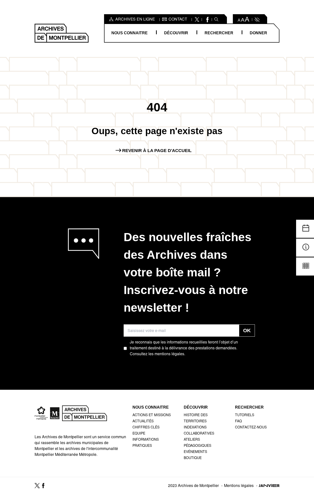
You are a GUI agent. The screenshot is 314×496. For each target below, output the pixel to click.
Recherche (216, 20)
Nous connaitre (129, 33)
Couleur (256, 20)
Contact (178, 20)
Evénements (195, 452)
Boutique (193, 458)
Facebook (207, 20)
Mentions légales (239, 486)
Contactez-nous (251, 427)
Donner (258, 33)
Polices (243, 20)
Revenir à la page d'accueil (157, 150)
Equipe (138, 434)
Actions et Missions (151, 415)
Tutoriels (244, 415)
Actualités (143, 421)
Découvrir (176, 33)
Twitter (197, 20)
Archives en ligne (135, 20)
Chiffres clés (145, 427)
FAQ (238, 421)
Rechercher (219, 33)
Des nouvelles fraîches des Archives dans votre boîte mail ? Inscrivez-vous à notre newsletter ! (187, 272)
